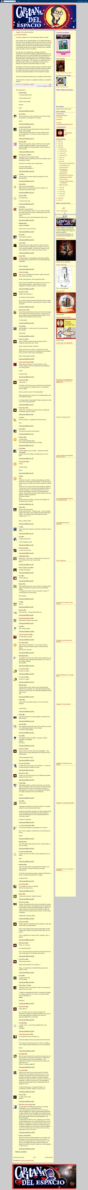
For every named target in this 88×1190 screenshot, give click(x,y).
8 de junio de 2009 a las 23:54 (26, 336)
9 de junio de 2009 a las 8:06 (26, 572)
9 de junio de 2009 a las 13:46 (26, 760)
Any (20, 174)
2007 (59, 200)
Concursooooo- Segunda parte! (66, 163)
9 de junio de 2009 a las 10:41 (26, 652)
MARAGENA (22, 655)
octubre (61, 153)
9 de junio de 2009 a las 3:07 (26, 533)
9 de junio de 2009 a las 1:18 (26, 445)
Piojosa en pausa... (64, 184)
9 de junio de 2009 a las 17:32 (26, 891)
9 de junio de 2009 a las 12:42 (26, 721)
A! (19, 476)
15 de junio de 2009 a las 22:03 (27, 1148)
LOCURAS (21, 1053)
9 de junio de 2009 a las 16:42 (26, 861)
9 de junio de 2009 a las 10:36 (26, 639)
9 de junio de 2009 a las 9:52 (26, 615)
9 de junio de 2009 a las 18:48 (26, 918)
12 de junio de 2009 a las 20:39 (27, 1132)
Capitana (45, 86)
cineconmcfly (22, 461)
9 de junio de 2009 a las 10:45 (26, 665)
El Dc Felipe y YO (23, 154)
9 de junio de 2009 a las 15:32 (26, 848)
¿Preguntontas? (63, 173)
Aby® (20, 234)
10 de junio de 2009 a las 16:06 (27, 1091)
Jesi (20, 417)
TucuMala (21, 1023)
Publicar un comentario (21, 1151)
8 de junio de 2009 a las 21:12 (26, 124)
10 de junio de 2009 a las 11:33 (26, 1067)
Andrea (21, 184)
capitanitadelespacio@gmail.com (64, 124)
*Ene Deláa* (22, 642)
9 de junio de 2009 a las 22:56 (26, 1031)
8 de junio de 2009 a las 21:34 (26, 171)
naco (20, 801)
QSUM (20, 207)
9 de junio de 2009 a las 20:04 (26, 982)
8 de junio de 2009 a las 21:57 (26, 204)
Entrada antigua (49, 1157)
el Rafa (21, 448)
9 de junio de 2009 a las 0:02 (26, 414)
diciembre (62, 149)
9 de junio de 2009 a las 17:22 (26, 881)
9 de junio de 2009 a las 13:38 (26, 745)
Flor (20, 536)
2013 (59, 141)
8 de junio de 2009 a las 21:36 (26, 181)
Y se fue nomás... (63, 179)
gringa (20, 429)
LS (19, 526)
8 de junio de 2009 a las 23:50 (26, 288)
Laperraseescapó (23, 127)
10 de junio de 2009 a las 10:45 (27, 1051)
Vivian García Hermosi (25, 362)
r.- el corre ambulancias (25, 825)
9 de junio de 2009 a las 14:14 (26, 780)
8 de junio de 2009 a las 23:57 (26, 377)
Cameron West (23, 763)
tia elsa (21, 243)
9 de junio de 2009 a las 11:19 (26, 674)
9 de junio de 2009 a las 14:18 (26, 798)
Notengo (21, 437)
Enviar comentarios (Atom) (27, 1160)
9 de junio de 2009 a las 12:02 (26, 711)
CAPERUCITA (22, 556)
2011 (59, 143)
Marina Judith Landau (25, 567)
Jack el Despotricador (25, 1034)
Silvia (20, 735)
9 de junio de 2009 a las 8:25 (26, 581)
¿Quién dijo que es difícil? (65, 177)
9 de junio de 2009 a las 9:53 (26, 623)
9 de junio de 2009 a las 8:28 (26, 599)
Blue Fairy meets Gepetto (25, 1104)
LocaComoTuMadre (24, 851)
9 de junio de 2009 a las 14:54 (26, 822)
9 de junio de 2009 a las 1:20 (26, 458)
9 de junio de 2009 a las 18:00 (26, 899)
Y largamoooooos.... (64, 167)
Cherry (21, 256)
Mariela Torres (23, 309)
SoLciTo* (21, 195)
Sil (19, 602)
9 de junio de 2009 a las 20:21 (26, 1003)
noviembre (62, 151)
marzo (61, 191)
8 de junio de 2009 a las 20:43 (26, 111)
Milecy (20, 507)
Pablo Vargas (22, 902)
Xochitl (21, 326)
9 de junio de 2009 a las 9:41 (26, 607)
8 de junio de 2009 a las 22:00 (26, 220)
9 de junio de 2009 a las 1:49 (26, 504)
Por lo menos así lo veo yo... (66, 175)
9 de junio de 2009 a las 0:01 (26, 404)
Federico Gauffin (23, 1135)
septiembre (62, 155)
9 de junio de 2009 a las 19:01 (26, 972)
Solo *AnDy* (22, 884)
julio (60, 159)
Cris (20, 575)
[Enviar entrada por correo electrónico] (49, 84)
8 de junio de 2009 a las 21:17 (26, 138)
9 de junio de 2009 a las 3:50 (26, 564)
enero (60, 195)
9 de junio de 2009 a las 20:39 (26, 1019)
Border (21, 584)
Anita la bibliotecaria (24, 634)
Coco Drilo (22, 1070)
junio (60, 161)
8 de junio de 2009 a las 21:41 (26, 192)
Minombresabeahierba (25, 618)
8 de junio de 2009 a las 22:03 (26, 231)
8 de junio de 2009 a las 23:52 (26, 306)
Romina (21, 1094)
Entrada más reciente (18, 1157)
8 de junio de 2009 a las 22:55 (26, 253)
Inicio (34, 1157)
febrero (61, 193)
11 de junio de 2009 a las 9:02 (26, 1101)
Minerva (21, 610)
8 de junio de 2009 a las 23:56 (26, 359)
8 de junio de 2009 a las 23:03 (26, 269)
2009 (59, 147)
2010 (59, 145)
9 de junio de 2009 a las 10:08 (26, 631)
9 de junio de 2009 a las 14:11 (26, 770)
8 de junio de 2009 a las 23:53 (26, 323)
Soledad (21, 724)
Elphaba (21, 141)
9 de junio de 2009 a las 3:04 (26, 523)
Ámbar (21, 114)
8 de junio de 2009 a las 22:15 (26, 240)
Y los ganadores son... (64, 165)
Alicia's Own (22, 548)
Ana (20, 626)
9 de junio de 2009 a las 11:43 (26, 696)
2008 (59, 198)
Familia (49, 86)
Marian (21, 894)
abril (60, 189)
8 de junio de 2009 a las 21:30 (26, 151)
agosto (61, 157)
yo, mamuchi (22, 668)
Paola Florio (22, 272)
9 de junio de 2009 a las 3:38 (26, 545)
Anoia (20, 975)
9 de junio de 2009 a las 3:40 (26, 553)
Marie (20, 714)
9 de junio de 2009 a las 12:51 (26, 732)
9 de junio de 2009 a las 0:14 (26, 426)
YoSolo (21, 783)
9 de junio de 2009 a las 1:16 (26, 434)
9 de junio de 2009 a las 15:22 (26, 838)
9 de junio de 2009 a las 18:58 (26, 940)
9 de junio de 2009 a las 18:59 (26, 956)
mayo (60, 187)
